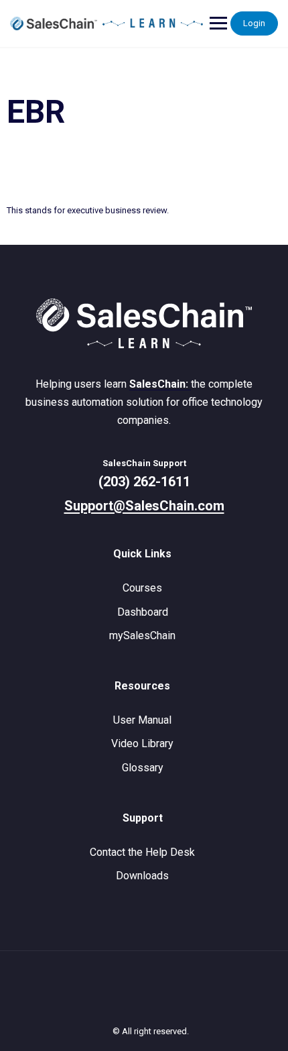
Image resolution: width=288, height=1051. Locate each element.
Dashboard (142, 612)
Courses (142, 588)
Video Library (142, 743)
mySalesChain (142, 635)
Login (254, 23)
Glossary (142, 767)
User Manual (142, 720)
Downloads (142, 875)
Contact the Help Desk (142, 852)
